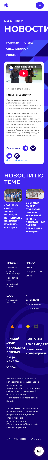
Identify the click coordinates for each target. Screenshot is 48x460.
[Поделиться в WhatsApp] (17, 156)
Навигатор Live (12, 279)
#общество (21, 160)
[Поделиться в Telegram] (25, 148)
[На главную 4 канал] (6, 5)
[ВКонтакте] (33, 148)
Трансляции (32, 309)
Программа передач (15, 350)
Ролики (12, 54)
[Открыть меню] (40, 5)
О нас (11, 366)
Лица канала (12, 359)
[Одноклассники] (9, 156)
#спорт (10, 160)
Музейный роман (12, 285)
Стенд (28, 42)
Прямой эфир (12, 340)
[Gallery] (24, 74)
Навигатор (12, 267)
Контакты (34, 339)
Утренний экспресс (12, 301)
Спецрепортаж (17, 48)
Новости (19, 21)
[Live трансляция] (12, 454)
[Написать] (39, 451)
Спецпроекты (33, 304)
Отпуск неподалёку (13, 272)
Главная (8, 21)
